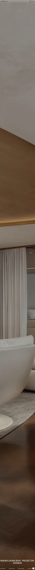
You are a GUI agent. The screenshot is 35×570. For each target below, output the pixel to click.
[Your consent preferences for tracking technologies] (33, 568)
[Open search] (30, 1)
